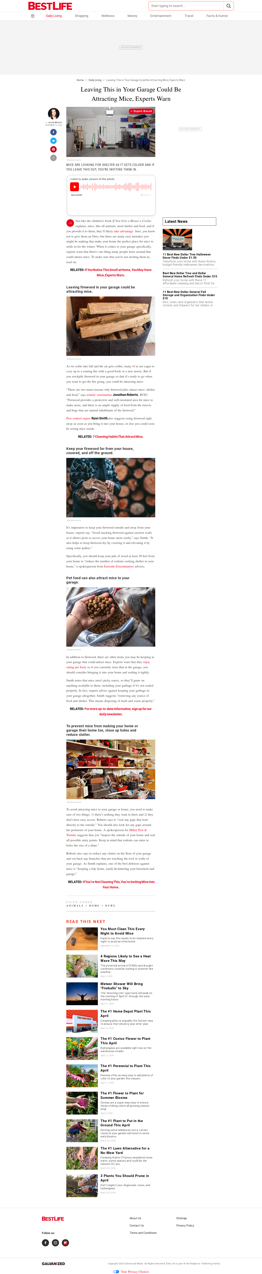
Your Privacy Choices (135, 1271)
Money (132, 16)
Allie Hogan (55, 122)
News (110, 905)
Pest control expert (78, 418)
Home (80, 80)
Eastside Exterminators (119, 566)
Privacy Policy (185, 1225)
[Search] (229, 5)
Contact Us (137, 1225)
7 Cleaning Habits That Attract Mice (118, 436)
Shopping (81, 16)
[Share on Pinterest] (54, 150)
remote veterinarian (99, 394)
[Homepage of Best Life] (52, 1218)
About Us (135, 1218)
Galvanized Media (133, 1263)
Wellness (108, 16)
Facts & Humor (217, 16)
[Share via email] (54, 159)
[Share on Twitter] (54, 142)
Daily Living (54, 16)
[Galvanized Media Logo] (53, 1263)
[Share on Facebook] (54, 133)
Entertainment (160, 16)
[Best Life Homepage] (50, 6)
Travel (188, 16)
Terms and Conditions (143, 1233)
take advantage (123, 231)
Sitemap (181, 1218)
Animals (75, 905)
